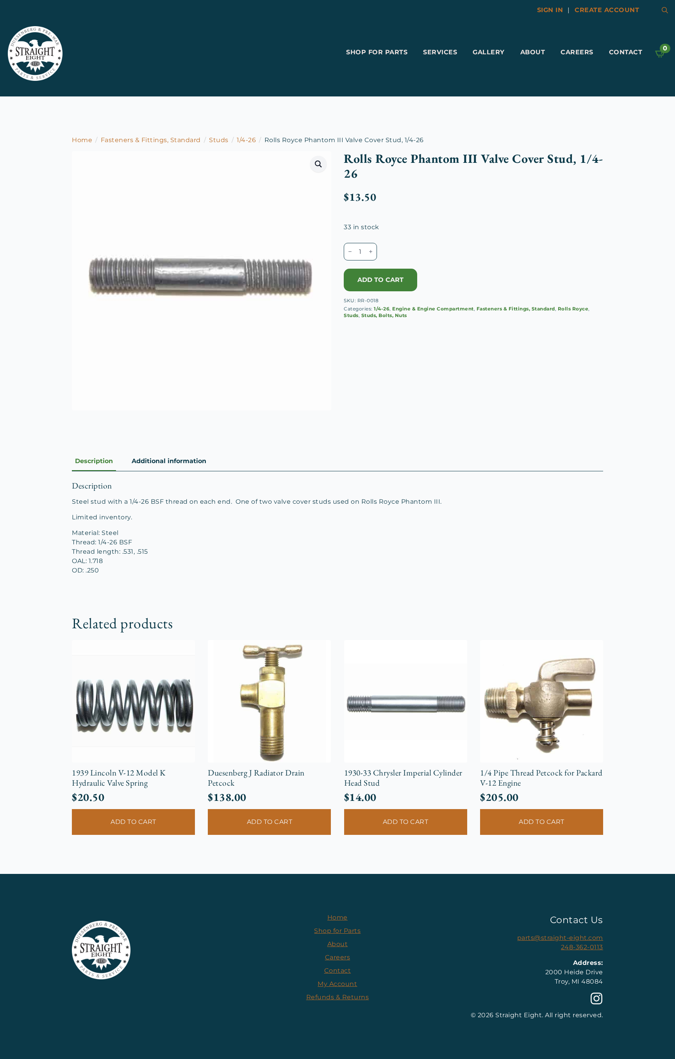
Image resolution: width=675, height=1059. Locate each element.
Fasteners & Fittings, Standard (151, 140)
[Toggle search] (665, 10)
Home (82, 140)
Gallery (489, 52)
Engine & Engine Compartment (433, 309)
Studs (219, 140)
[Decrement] (350, 251)
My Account (337, 984)
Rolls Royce (573, 309)
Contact (626, 52)
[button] (318, 164)
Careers (577, 52)
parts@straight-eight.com (560, 937)
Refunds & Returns (337, 997)
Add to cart (380, 279)
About (532, 52)
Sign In (550, 10)
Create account (607, 10)
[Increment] (370, 251)
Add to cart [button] (133, 821)
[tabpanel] (337, 528)
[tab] (94, 461)
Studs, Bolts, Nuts (384, 315)
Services (440, 52)
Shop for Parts (376, 52)
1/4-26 (246, 140)
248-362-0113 (582, 947)
